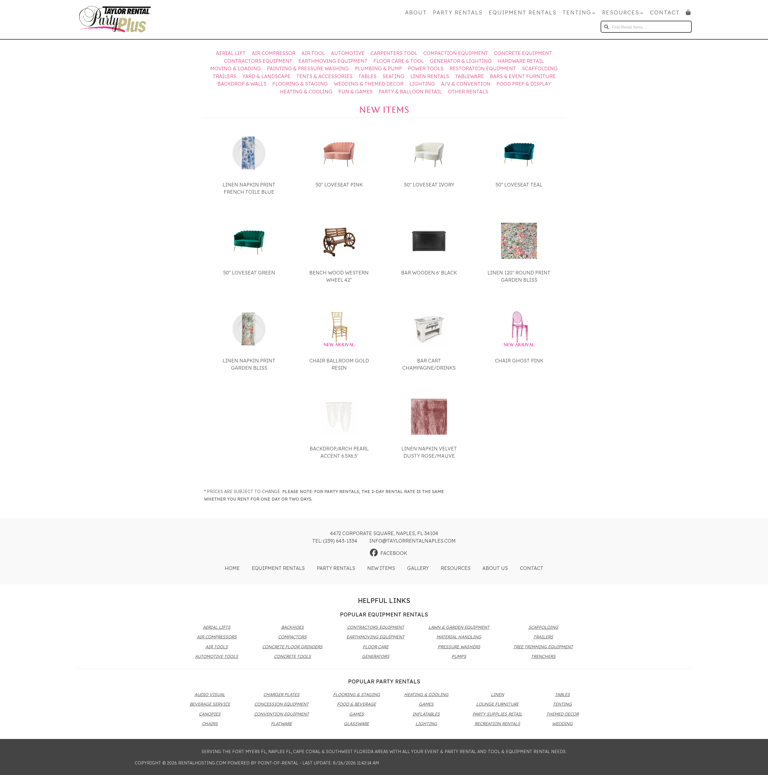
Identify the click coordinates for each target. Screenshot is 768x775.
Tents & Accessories (324, 76)
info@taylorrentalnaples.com (412, 541)
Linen (497, 694)
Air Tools (217, 646)
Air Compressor (274, 53)
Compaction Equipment (455, 53)
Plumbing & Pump (378, 68)
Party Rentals (458, 12)
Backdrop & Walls (242, 84)
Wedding (562, 723)
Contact (665, 12)
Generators (375, 656)
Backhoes (292, 627)
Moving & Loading (235, 68)
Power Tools (425, 68)
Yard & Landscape (266, 76)
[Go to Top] (756, 764)
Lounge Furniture (497, 704)
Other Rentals (468, 92)
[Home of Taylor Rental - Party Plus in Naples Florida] (115, 20)
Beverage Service (210, 704)
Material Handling (458, 637)
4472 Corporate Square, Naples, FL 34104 (384, 533)
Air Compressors (217, 637)
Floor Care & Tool (399, 61)
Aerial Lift (231, 53)
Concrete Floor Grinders (292, 646)
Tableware (469, 76)
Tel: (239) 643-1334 (334, 541)
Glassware (356, 723)
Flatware (281, 723)
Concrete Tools (292, 656)
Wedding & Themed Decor (369, 84)
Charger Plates (281, 694)
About (416, 12)
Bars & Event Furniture (523, 76)
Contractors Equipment (258, 61)
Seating (393, 76)
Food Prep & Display (523, 84)
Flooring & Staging (300, 84)
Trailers (224, 76)
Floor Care (375, 646)
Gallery (418, 568)
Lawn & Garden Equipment (458, 627)
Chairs (210, 723)
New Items (381, 568)
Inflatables (426, 714)
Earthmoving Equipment (333, 61)
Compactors (292, 637)
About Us (495, 568)
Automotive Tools (216, 656)
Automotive (347, 53)
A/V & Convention (465, 84)
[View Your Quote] (688, 12)
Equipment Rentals (522, 12)
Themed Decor (562, 714)
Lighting (422, 84)
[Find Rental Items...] (606, 26)
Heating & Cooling (306, 92)
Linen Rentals (429, 76)
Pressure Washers (459, 646)
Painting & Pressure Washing (308, 68)
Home (232, 568)
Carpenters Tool (393, 53)
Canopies (209, 714)
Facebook (393, 553)
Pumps (459, 656)
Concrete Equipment (523, 53)
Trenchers (543, 656)
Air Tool (313, 53)
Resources (455, 568)
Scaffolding (540, 68)
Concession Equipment (281, 704)
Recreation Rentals (497, 723)
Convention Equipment (281, 714)
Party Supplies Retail (497, 714)
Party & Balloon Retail (410, 92)
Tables (367, 76)
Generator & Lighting (461, 61)
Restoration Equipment (482, 68)
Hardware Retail (521, 61)
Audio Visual (209, 694)
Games (356, 714)
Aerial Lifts (216, 627)
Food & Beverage (356, 704)
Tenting (562, 704)
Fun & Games (355, 92)
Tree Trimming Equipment (543, 646)
